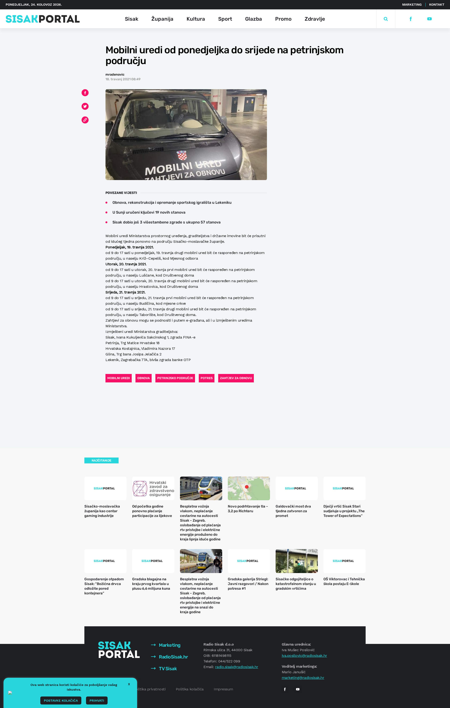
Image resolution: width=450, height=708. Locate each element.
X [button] (129, 684)
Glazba (253, 19)
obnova (143, 378)
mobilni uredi (118, 378)
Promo (283, 19)
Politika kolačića (190, 689)
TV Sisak (167, 668)
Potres (207, 378)
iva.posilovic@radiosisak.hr (304, 655)
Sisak (131, 19)
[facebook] (410, 19)
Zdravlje (315, 19)
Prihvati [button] (97, 700)
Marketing (412, 4)
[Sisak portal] (43, 19)
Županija (162, 19)
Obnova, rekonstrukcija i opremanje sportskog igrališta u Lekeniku (172, 202)
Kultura (196, 19)
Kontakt (436, 4)
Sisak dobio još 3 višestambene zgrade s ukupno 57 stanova (166, 222)
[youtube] (429, 19)
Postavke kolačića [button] (61, 700)
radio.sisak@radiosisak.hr (236, 667)
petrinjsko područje (175, 378)
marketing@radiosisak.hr (303, 677)
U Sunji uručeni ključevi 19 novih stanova (148, 212)
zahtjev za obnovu (236, 378)
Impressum (223, 689)
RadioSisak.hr (173, 657)
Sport (225, 19)
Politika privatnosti (149, 689)
